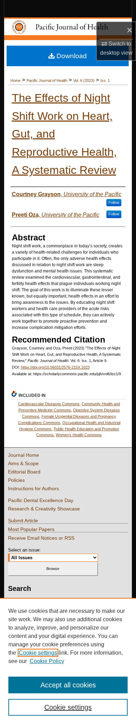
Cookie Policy (47, 661)
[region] (68, 661)
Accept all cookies (68, 685)
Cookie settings (38, 653)
